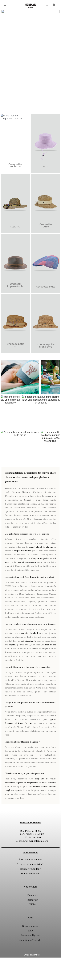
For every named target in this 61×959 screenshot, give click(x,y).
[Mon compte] (41, 6)
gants (53, 719)
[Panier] (53, 5)
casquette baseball (29, 633)
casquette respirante (26, 562)
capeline (13, 644)
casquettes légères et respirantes (21, 782)
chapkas (9, 790)
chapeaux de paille (45, 778)
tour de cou (50, 644)
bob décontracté (28, 640)
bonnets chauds (40, 786)
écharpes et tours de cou (18, 723)
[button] (12, 5)
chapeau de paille (40, 558)
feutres (52, 786)
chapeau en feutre (22, 550)
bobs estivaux (49, 782)
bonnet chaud (35, 546)
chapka (49, 546)
